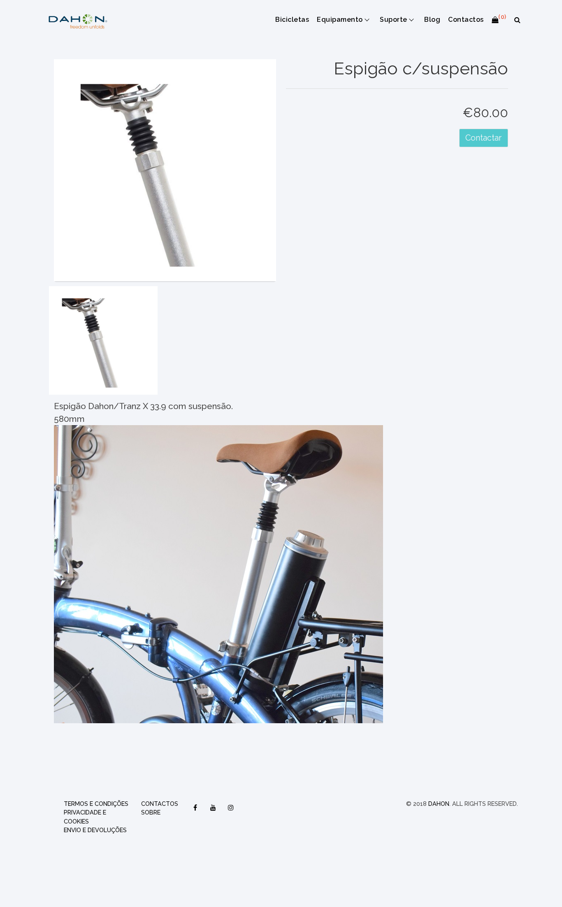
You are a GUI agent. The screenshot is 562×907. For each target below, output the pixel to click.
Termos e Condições (96, 803)
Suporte (393, 19)
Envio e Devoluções (95, 829)
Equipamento (339, 19)
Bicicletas (292, 19)
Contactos (465, 19)
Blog (432, 19)
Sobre (150, 812)
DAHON (438, 803)
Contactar (483, 138)
